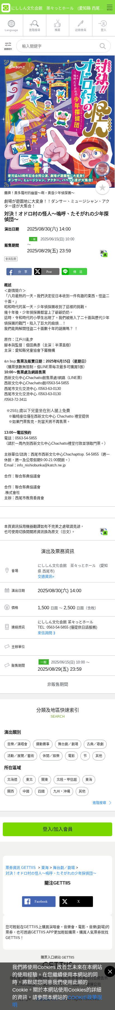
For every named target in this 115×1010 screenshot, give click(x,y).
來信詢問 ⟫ (46, 633)
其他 (98, 756)
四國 (41, 791)
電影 (71, 756)
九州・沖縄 (61, 791)
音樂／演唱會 (17, 744)
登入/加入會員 (58, 829)
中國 (26, 791)
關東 (44, 780)
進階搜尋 (99, 803)
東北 (29, 780)
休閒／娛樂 (51, 756)
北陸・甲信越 (67, 780)
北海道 (12, 780)
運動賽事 (42, 744)
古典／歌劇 (95, 744)
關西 (10, 791)
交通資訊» (46, 576)
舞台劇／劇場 (68, 744)
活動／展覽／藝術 (20, 756)
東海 (88, 780)
